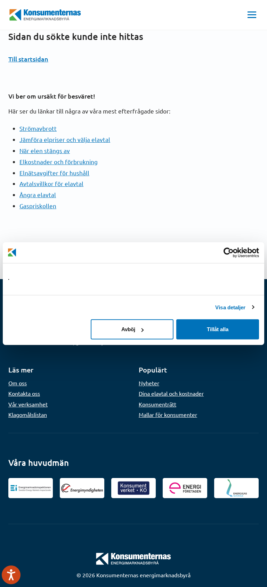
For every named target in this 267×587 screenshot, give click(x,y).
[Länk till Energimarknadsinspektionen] (30, 488)
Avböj (128, 329)
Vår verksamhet (28, 404)
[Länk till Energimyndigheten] (82, 488)
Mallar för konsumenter (168, 414)
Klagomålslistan (27, 414)
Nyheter (149, 382)
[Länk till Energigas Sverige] (236, 488)
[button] (251, 15)
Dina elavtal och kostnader (171, 393)
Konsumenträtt (157, 404)
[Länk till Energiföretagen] (185, 488)
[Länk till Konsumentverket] (133, 488)
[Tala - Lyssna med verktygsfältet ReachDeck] (11, 574)
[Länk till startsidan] (133, 557)
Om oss (17, 382)
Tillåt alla (217, 329)
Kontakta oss (24, 393)
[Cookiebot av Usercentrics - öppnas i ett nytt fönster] (228, 252)
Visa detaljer (230, 307)
